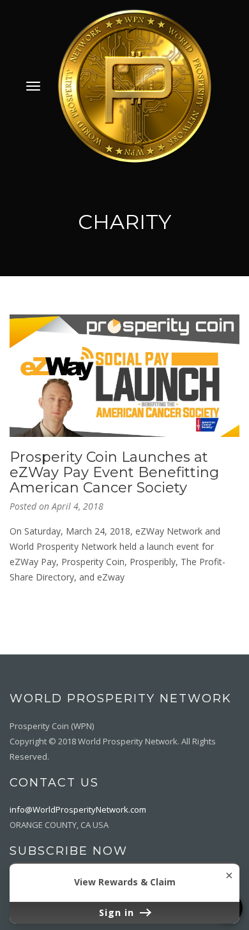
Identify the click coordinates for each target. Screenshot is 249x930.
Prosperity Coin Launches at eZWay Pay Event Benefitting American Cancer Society (114, 472)
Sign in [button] (118, 912)
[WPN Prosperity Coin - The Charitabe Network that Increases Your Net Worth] (135, 85)
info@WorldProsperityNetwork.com (78, 809)
